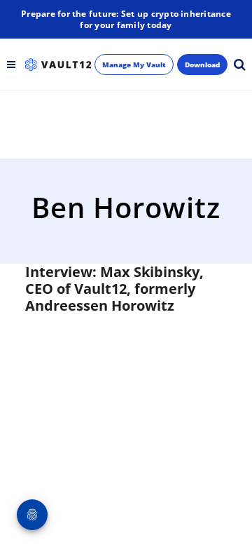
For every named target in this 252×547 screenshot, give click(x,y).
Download (202, 64)
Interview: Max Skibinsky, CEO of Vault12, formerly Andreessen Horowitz (114, 288)
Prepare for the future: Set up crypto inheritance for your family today (126, 19)
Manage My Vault (134, 64)
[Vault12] (58, 64)
